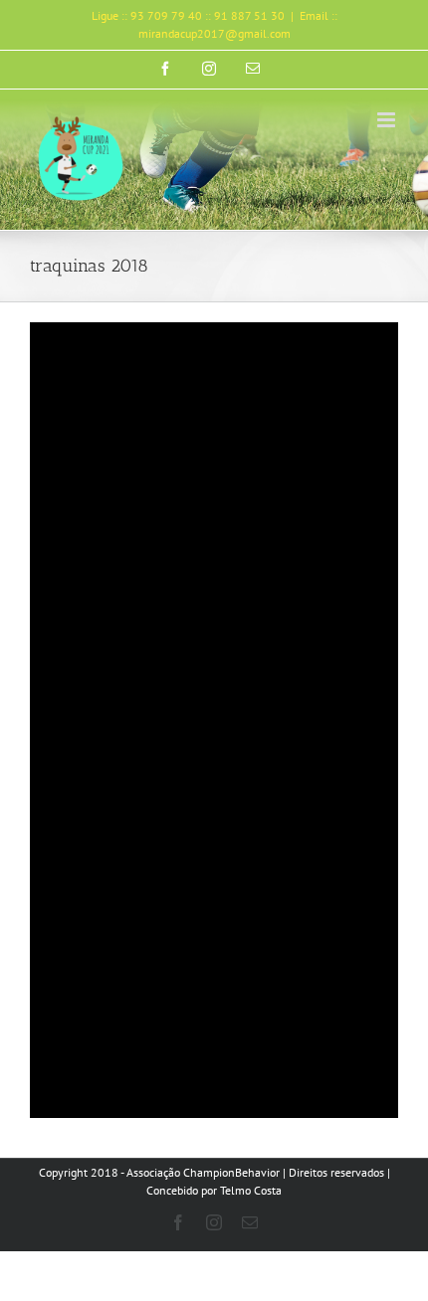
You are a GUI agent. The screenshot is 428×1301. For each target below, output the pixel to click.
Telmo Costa (251, 1190)
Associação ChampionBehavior (203, 1172)
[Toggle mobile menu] (387, 119)
